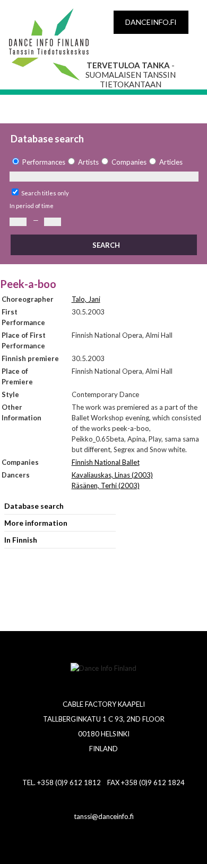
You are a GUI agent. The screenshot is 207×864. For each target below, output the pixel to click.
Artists (88, 162)
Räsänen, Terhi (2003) (106, 485)
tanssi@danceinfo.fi (104, 816)
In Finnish (20, 539)
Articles (171, 162)
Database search (34, 505)
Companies (128, 162)
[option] (37, 162)
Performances (43, 162)
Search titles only (45, 193)
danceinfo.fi (151, 21)
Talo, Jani (86, 299)
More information (35, 522)
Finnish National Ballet (106, 462)
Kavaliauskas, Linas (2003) (112, 475)
